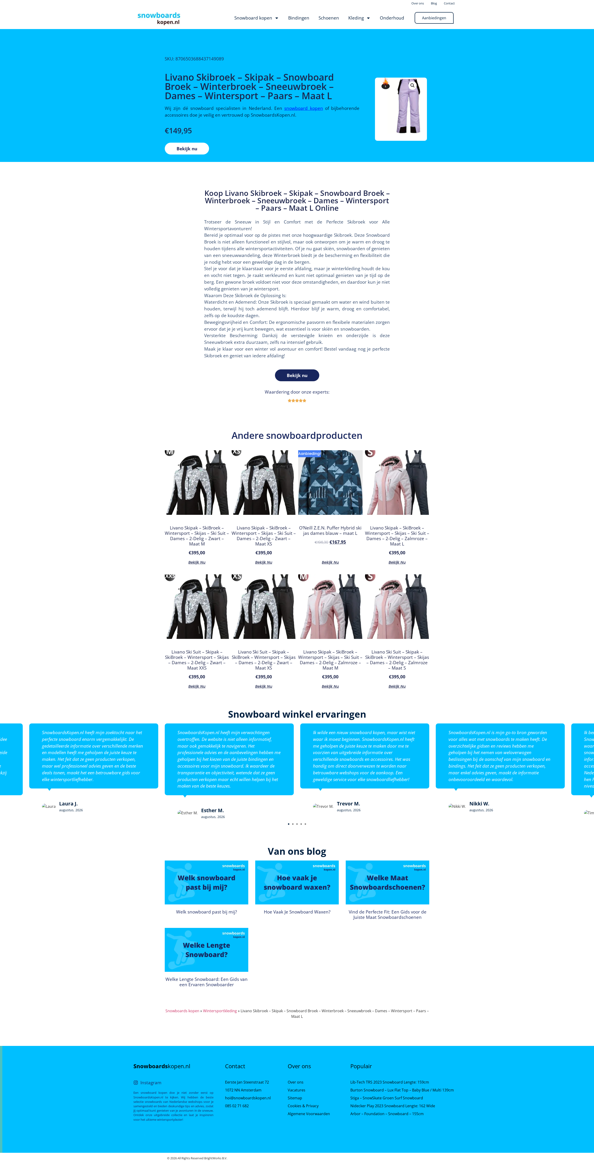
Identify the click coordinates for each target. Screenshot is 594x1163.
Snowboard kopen (253, 18)
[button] (288, 824)
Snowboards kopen (182, 1010)
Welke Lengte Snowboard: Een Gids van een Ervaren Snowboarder (206, 982)
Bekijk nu (187, 148)
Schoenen (329, 18)
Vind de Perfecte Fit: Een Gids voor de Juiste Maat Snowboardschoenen (387, 914)
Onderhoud (392, 18)
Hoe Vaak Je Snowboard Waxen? (297, 912)
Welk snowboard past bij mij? (206, 912)
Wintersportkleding (220, 1010)
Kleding (356, 18)
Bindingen (298, 18)
